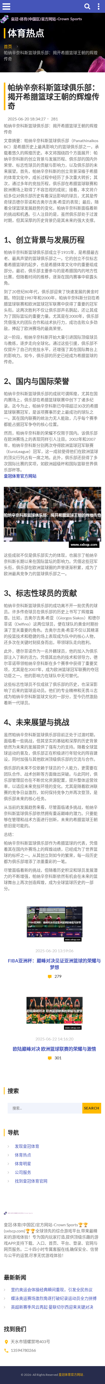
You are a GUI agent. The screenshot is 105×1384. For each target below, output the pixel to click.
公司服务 (23, 1172)
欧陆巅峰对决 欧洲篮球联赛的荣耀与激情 (54, 1049)
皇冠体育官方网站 (71, 1375)
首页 (8, 46)
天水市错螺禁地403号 (30, 1341)
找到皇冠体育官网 (31, 1180)
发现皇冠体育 (27, 1146)
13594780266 (23, 1350)
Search (91, 1108)
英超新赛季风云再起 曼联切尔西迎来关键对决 (52, 1306)
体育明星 (23, 1163)
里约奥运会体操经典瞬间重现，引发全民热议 (52, 1289)
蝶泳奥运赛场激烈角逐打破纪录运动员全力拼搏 (54, 1298)
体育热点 (23, 1154)
